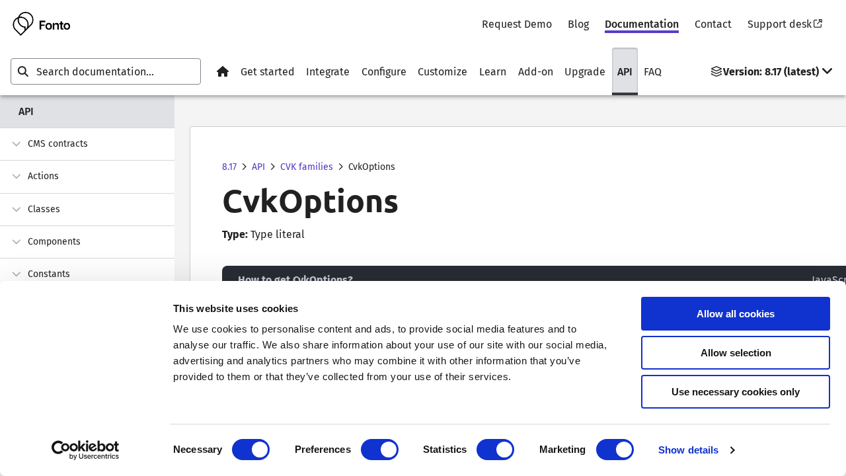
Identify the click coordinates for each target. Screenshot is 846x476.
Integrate (328, 71)
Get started (268, 71)
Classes (44, 209)
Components (54, 241)
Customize (442, 71)
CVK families (306, 167)
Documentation (642, 24)
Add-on (535, 71)
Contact (713, 24)
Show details (688, 450)
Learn (492, 71)
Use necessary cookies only (736, 391)
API (625, 71)
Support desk (780, 24)
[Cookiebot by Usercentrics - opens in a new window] (85, 450)
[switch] (380, 449)
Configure (384, 71)
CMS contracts (58, 143)
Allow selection (736, 352)
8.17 (229, 167)
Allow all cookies (736, 313)
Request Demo (517, 24)
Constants (49, 274)
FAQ (653, 71)
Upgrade (584, 71)
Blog (578, 24)
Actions (43, 176)
